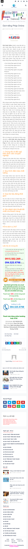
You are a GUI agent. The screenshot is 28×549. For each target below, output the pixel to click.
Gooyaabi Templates (14, 546)
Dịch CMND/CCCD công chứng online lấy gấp (16, 386)
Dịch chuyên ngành (9, 509)
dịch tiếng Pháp (8, 335)
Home (8, 539)
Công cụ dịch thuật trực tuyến (17, 471)
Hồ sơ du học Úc (8, 454)
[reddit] (18, 402)
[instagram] (21, 1)
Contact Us (19, 539)
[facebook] (15, 1)
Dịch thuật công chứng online (10, 419)
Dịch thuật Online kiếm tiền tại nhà (17, 478)
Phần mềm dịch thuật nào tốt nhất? (17, 485)
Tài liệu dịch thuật (9, 463)
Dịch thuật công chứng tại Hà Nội (17, 372)
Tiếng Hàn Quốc (8, 461)
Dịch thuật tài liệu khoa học (12, 441)
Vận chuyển (14, 542)
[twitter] (18, 1)
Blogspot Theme (13, 545)
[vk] (5, 406)
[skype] (26, 1)
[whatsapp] (18, 406)
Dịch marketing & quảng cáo (10, 423)
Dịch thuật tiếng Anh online (11, 434)
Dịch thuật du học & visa (9, 420)
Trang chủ (5, 21)
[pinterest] (24, 1)
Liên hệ (6, 526)
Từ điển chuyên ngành (10, 533)
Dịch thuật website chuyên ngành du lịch (13, 444)
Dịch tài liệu (7, 516)
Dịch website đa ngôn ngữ (9, 421)
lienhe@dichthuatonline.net (12, 251)
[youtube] (14, 406)
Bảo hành (7, 541)
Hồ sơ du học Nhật (9, 452)
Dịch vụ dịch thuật (9, 519)
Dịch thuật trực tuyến (10, 439)
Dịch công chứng (11, 21)
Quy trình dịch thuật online (11, 459)
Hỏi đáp (6, 521)
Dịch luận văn (8, 514)
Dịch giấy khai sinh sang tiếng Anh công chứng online (16, 379)
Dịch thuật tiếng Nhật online (12, 436)
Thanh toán (20, 541)
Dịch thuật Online (7, 29)
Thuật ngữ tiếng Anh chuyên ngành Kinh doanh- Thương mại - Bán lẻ (17, 493)
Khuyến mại (7, 523)
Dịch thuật (16, 333)
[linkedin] (14, 402)
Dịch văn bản (7, 447)
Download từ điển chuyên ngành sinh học (16, 500)
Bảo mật (13, 541)
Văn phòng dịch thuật (10, 535)
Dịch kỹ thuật (6, 424)
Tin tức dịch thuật (9, 530)
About (12, 539)
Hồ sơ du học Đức (9, 456)
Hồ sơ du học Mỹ (8, 449)
